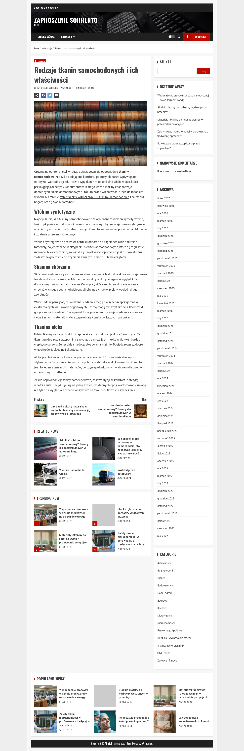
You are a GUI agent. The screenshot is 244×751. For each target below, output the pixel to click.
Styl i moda (163, 653)
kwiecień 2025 (165, 303)
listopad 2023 (165, 423)
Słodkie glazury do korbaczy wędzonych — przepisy (103, 515)
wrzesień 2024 (166, 355)
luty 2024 (162, 400)
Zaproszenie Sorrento (66, 20)
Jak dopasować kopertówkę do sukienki (165, 721)
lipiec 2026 (163, 198)
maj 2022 (162, 536)
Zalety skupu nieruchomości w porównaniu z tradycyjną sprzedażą (103, 541)
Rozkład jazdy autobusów (103, 474)
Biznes (161, 578)
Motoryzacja (40, 61)
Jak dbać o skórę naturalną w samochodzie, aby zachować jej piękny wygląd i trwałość (103, 448)
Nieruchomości (166, 623)
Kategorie (66, 36)
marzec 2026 (165, 220)
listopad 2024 (165, 341)
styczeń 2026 (165, 235)
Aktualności (164, 563)
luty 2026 (162, 228)
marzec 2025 (165, 310)
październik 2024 (167, 348)
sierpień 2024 (165, 363)
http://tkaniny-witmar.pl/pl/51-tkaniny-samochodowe (94, 197)
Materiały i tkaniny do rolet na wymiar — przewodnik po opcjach (45, 541)
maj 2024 (162, 378)
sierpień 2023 (165, 445)
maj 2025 (162, 296)
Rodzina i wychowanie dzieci (174, 638)
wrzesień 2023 (166, 438)
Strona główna (46, 36)
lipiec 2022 (163, 521)
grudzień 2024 (165, 333)
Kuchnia (161, 608)
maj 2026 (162, 213)
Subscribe (200, 36)
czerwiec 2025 (166, 288)
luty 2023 (162, 483)
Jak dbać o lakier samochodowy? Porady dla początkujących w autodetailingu (45, 448)
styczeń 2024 (165, 408)
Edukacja (162, 600)
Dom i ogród (164, 593)
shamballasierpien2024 (171, 645)
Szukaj (165, 61)
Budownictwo (165, 585)
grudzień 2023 (165, 416)
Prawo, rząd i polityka (169, 630)
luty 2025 (162, 318)
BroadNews (132, 744)
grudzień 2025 (165, 243)
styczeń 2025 (165, 325)
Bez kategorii (165, 570)
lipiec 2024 (163, 370)
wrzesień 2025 (166, 265)
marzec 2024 (165, 393)
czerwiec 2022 (166, 528)
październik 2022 (167, 513)
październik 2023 (167, 431)
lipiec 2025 (163, 280)
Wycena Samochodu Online (45, 474)
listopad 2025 (165, 250)
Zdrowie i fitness (167, 660)
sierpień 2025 (165, 273)
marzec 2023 (165, 476)
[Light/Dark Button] (171, 36)
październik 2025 (167, 258)
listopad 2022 (165, 506)
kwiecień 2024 (165, 386)
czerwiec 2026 (166, 205)
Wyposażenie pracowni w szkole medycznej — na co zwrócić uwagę (45, 515)
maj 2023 (162, 468)
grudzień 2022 (165, 498)
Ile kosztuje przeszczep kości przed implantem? (105, 721)
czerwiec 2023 (166, 461)
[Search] (179, 37)
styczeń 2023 (165, 490)
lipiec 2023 (163, 453)
